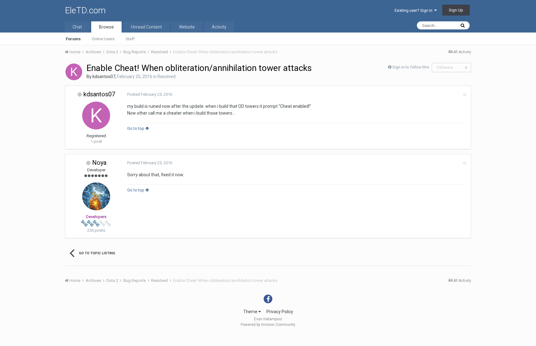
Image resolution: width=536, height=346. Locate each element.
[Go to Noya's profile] (96, 196)
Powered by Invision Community (268, 324)
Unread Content (146, 26)
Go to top (136, 128)
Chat (77, 26)
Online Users (103, 39)
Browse (106, 26)
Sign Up (456, 10)
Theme (250, 311)
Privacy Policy (279, 311)
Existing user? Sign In (414, 10)
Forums (73, 39)
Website (187, 26)
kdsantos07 (103, 76)
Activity (219, 26)
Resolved (167, 76)
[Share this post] (464, 94)
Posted (149, 94)
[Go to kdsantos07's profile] (73, 72)
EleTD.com (85, 10)
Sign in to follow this (410, 67)
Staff (130, 39)
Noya (99, 162)
